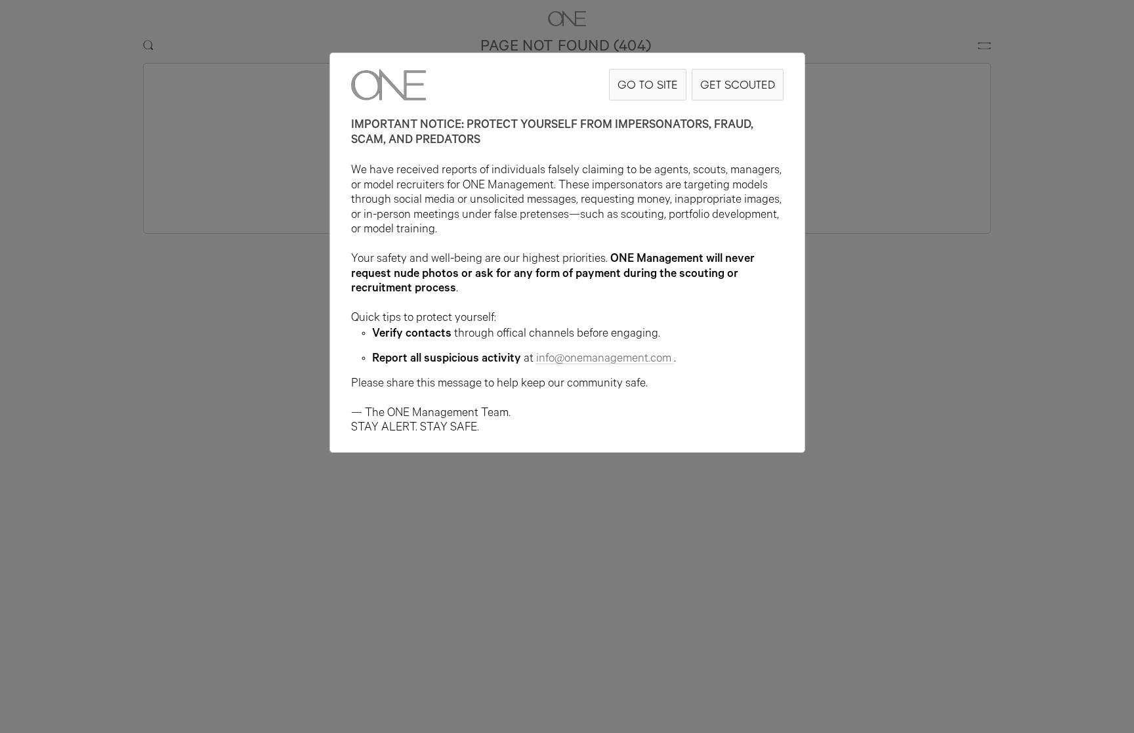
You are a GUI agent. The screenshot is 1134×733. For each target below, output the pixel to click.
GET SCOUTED (737, 84)
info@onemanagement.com (603, 359)
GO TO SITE (648, 84)
